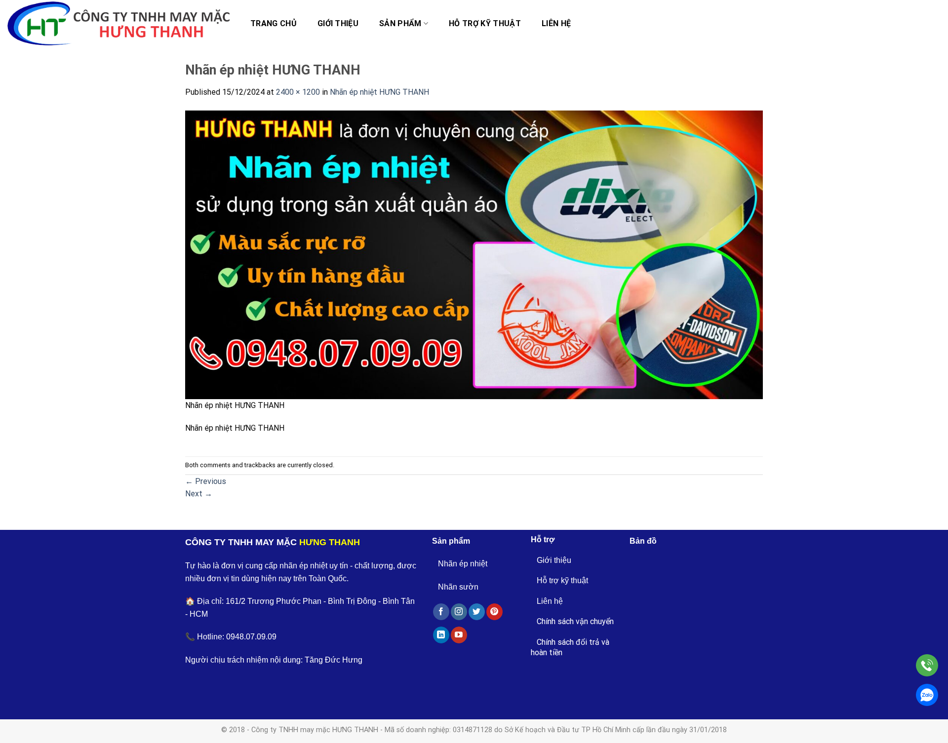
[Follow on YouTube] (459, 635)
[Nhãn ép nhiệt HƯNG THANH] (474, 254)
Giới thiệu (337, 23)
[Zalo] (927, 695)
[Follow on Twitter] (477, 611)
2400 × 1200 (298, 92)
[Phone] (927, 665)
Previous (205, 481)
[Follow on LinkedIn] (441, 635)
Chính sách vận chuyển (575, 621)
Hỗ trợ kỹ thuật (485, 23)
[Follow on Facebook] (441, 611)
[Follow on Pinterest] (494, 611)
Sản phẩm (400, 23)
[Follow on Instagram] (459, 611)
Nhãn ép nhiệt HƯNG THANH (379, 92)
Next (198, 493)
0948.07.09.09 (251, 636)
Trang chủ (273, 23)
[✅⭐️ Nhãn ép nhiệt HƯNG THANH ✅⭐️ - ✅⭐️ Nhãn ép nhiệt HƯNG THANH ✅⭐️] (118, 23)
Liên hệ (556, 23)
